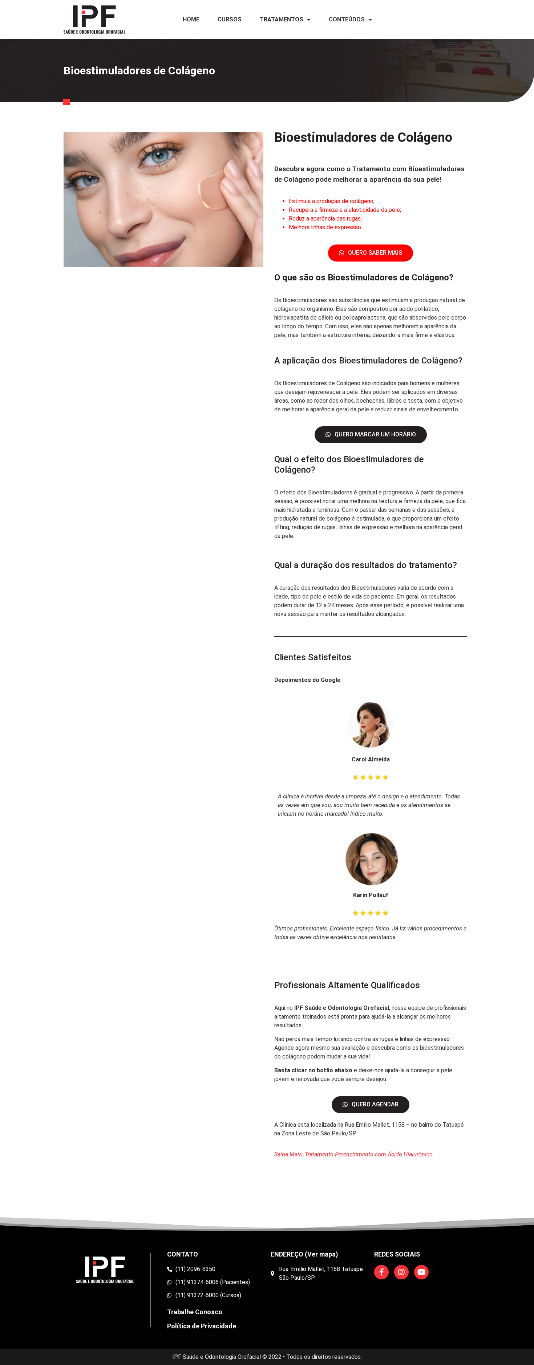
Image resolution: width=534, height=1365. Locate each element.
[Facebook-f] (381, 1272)
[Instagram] (401, 1272)
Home (191, 19)
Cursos (230, 19)
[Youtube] (421, 1272)
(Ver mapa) (321, 1254)
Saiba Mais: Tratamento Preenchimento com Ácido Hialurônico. (354, 1154)
